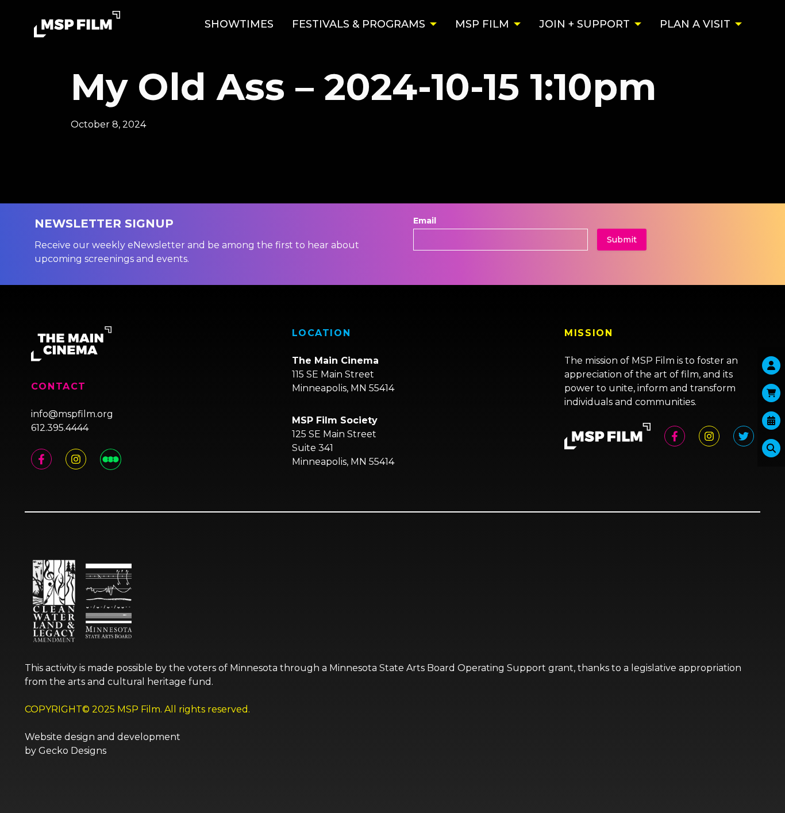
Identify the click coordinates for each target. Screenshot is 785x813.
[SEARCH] (771, 448)
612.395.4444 (59, 427)
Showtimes (239, 24)
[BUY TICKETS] (771, 420)
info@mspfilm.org (72, 414)
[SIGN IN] (771, 365)
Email (424, 220)
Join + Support (584, 24)
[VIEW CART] (771, 393)
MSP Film (482, 24)
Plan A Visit (695, 24)
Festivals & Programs (358, 24)
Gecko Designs (72, 750)
